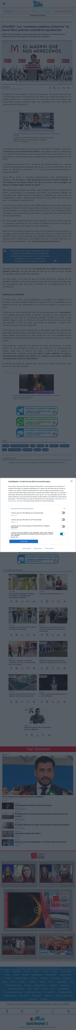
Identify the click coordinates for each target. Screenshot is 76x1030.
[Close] (72, 482)
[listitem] (38, 508)
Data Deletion (27, 548)
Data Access (38, 548)
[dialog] (38, 515)
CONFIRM (23, 541)
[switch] (62, 512)
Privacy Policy (49, 548)
